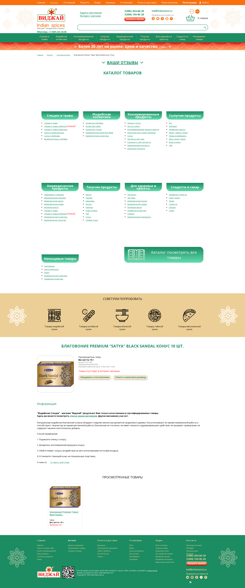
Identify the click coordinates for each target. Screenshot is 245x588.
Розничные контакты (194, 545)
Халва (171, 201)
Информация (46, 404)
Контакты (191, 540)
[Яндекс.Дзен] (166, 18)
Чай (170, 145)
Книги (46, 272)
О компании (126, 2)
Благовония (49, 266)
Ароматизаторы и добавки (55, 139)
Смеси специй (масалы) (54, 132)
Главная (41, 2)
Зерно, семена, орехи (178, 132)
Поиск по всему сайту (45, 548)
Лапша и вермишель (177, 136)
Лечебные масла (51, 207)
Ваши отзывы (122, 62)
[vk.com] (153, 18)
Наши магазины (170, 2)
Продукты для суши (135, 139)
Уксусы (89, 204)
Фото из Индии (161, 545)
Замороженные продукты (138, 145)
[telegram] (157, 18)
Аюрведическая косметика (97, 136)
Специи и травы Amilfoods (55, 126)
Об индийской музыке (164, 554)
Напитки (89, 207)
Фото (131, 545)
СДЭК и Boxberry (104, 551)
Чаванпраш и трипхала (54, 194)
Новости (40, 545)
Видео (131, 548)
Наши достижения (136, 551)
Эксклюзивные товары (76, 548)
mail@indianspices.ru (162, 10)
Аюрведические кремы (54, 204)
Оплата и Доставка (107, 540)
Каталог (54, 2)
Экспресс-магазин (90, 15)
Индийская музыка (163, 556)
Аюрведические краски (137, 201)
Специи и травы (51, 123)
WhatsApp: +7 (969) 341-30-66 (51, 31)
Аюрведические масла (53, 201)
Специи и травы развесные (55, 129)
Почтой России (103, 554)
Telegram (190, 554)
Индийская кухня (162, 551)
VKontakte (190, 548)
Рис (170, 123)
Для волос (131, 194)
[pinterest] (171, 18)
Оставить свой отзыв (59, 462)
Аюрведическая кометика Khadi (99, 132)
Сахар (171, 210)
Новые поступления (75, 545)
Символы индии (162, 548)
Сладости (173, 204)
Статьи (39, 559)
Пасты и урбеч (133, 126)
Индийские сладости (178, 194)
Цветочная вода (51, 269)
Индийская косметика (136, 210)
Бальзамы (90, 201)
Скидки (100, 556)
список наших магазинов (83, 416)
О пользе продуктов (45, 556)
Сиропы (89, 198)
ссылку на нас (152, 571)
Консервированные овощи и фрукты (143, 129)
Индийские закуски (177, 129)
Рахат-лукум (174, 198)
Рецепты (84, 2)
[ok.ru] (162, 18)
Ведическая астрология (165, 562)
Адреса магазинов (91, 12)
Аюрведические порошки (55, 198)
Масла (88, 194)
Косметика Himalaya (94, 123)
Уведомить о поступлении (94, 377)
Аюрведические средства (55, 220)
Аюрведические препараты (139, 217)
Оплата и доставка (146, 2)
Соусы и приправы (52, 136)
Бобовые (173, 126)
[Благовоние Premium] (65, 497)
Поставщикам (134, 556)
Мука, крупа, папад (177, 139)
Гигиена (130, 214)
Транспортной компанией (107, 548)
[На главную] (51, 21)
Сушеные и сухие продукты (139, 142)
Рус (191, 11)
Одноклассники (192, 551)
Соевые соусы (92, 220)
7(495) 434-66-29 (134, 11)
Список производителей (46, 551)
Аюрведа (110, 2)
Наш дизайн (134, 554)
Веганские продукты (136, 148)
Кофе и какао (175, 142)
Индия (97, 2)
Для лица (131, 198)
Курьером (101, 545)
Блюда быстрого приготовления (141, 132)
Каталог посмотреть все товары (174, 255)
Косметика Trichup (94, 129)
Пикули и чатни (134, 123)
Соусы (130, 136)
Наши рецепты (43, 554)
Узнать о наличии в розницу (130, 377)
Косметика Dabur (93, 126)
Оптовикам (69, 2)
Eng (197, 11)
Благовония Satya (63, 55)
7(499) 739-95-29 (134, 14)
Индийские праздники (164, 559)
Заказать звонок (135, 19)
